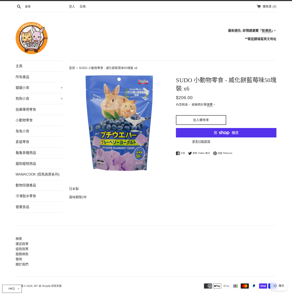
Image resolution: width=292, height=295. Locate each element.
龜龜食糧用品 (26, 153)
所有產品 (22, 77)
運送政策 (22, 244)
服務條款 (22, 254)
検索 (19, 238)
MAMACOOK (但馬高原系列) (37, 174)
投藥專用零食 (26, 109)
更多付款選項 (201, 141)
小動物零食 (24, 120)
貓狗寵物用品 (26, 163)
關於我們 (22, 264)
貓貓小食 (39, 87)
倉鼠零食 (22, 142)
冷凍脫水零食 (26, 196)
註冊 (83, 6)
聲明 (19, 259)
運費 (210, 104)
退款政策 (22, 249)
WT (35, 286)
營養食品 (22, 207)
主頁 (19, 66)
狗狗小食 (39, 98)
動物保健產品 (26, 185)
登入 (72, 6)
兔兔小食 (22, 131)
